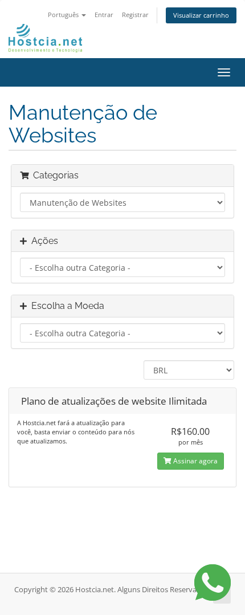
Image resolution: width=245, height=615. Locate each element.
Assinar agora (195, 461)
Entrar (104, 14)
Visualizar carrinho (201, 15)
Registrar (135, 14)
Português (64, 14)
